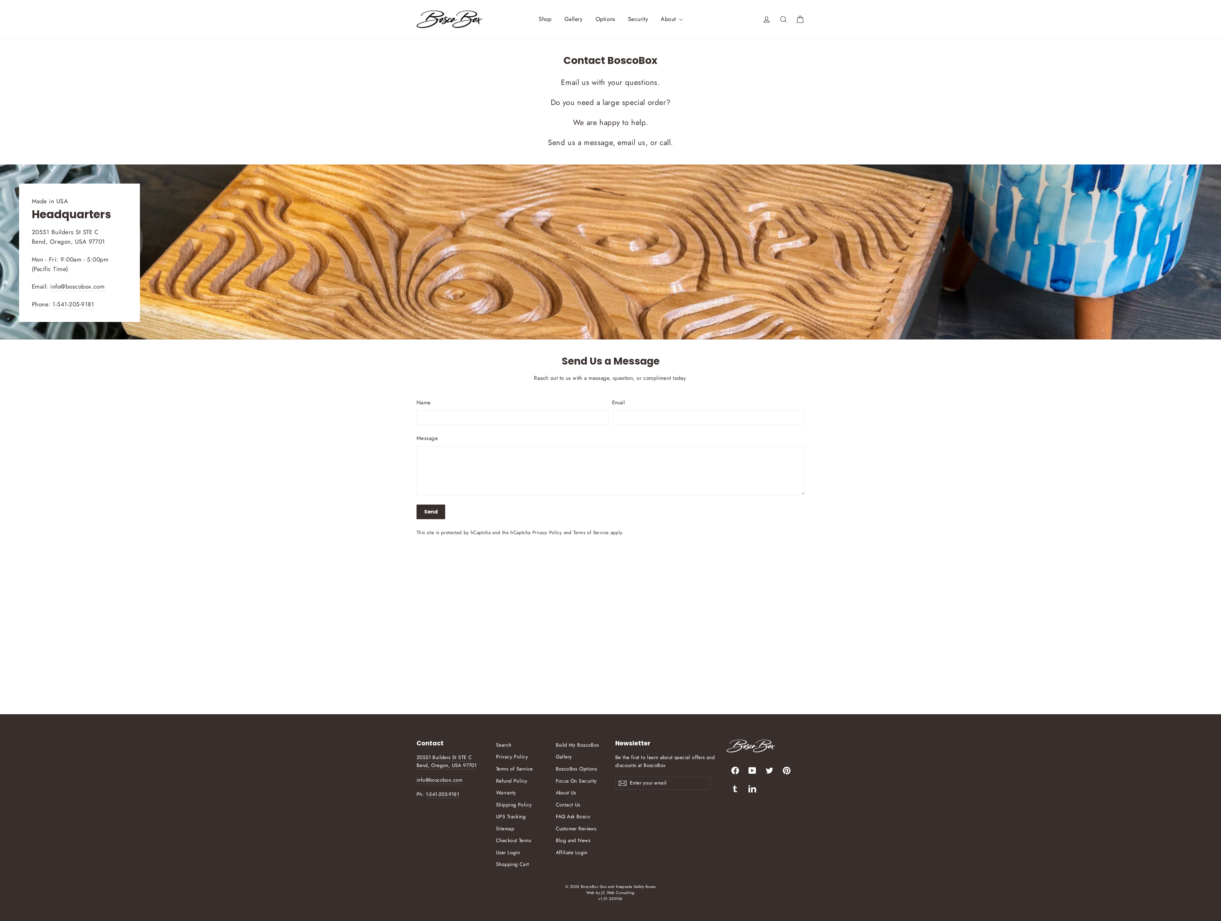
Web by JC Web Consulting (610, 893)
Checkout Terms (513, 840)
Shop (545, 19)
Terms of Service (591, 532)
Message (427, 438)
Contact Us (568, 804)
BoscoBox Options (576, 768)
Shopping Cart (512, 864)
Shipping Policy (514, 804)
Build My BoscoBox (577, 745)
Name (424, 402)
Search (504, 745)
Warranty (506, 792)
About (669, 19)
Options (605, 19)
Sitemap (505, 828)
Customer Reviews (576, 828)
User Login (508, 852)
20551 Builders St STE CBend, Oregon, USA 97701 (447, 761)
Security (638, 19)
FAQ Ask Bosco (573, 816)
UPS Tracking (511, 816)
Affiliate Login (572, 852)
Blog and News (573, 840)
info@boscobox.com (77, 286)
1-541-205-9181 (73, 304)
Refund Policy (512, 781)
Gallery (573, 19)
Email (618, 402)
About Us (566, 792)
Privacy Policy (547, 532)
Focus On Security (576, 781)
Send (431, 511)
